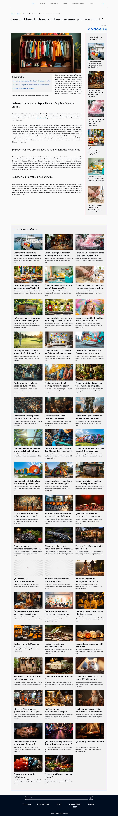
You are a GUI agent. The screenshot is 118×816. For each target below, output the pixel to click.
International (54, 3)
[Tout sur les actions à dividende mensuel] (59, 633)
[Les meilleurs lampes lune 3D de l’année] (89, 633)
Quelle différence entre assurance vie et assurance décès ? (87, 516)
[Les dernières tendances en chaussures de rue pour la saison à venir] (89, 339)
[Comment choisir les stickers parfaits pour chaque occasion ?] (59, 339)
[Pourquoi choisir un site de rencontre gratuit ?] (59, 568)
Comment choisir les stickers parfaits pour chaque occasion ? (59, 353)
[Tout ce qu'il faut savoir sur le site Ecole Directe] (89, 600)
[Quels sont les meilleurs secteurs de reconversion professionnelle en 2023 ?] (59, 600)
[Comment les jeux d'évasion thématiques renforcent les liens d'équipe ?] (96, 80)
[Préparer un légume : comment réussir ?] (59, 763)
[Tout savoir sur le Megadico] (28, 633)
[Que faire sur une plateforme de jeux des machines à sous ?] (59, 731)
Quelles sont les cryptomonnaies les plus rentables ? (56, 711)
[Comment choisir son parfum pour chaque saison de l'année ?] (59, 307)
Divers (91, 3)
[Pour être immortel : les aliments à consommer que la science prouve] (28, 535)
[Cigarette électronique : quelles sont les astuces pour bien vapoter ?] (28, 698)
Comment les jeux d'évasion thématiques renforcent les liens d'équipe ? (57, 255)
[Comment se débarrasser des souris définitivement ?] (89, 665)
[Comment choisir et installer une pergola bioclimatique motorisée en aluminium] (28, 437)
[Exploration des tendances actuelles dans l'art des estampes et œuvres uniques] (28, 372)
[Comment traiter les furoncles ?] (59, 665)
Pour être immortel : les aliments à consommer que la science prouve (27, 548)
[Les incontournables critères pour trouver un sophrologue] (89, 698)
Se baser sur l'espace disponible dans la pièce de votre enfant (32, 81)
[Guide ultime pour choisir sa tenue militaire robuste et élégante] (89, 405)
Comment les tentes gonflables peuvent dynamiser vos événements (89, 451)
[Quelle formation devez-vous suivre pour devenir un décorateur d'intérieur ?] (28, 600)
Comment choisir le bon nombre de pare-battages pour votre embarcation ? (28, 255)
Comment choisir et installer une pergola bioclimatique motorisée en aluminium (27, 451)
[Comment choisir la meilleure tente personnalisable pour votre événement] (59, 470)
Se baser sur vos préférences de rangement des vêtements (31, 85)
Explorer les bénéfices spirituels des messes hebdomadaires (55, 418)
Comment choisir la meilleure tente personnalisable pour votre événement (58, 483)
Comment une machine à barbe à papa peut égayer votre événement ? (89, 255)
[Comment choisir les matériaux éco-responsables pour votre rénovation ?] (96, 195)
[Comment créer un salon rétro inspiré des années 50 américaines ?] (96, 166)
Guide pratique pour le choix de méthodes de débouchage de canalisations (59, 451)
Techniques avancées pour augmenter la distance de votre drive (28, 353)
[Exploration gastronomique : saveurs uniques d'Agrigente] (96, 137)
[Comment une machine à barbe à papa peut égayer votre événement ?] (96, 108)
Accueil (13, 14)
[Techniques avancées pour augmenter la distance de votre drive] (28, 339)
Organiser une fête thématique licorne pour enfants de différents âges (89, 320)
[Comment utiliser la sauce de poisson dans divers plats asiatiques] (89, 372)
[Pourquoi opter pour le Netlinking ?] (28, 763)
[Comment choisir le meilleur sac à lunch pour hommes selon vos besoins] (89, 470)
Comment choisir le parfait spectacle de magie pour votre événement (28, 418)
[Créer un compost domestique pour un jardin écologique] (28, 307)
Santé (65, 3)
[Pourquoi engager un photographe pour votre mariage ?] (89, 568)
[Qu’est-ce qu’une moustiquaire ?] (89, 731)
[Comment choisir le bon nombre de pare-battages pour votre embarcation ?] (96, 51)
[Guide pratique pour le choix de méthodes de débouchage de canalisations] (59, 437)
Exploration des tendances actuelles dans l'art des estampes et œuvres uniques (27, 386)
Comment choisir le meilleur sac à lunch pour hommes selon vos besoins (88, 483)
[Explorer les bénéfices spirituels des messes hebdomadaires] (59, 405)
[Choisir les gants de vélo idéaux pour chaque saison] (59, 372)
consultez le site (42, 118)
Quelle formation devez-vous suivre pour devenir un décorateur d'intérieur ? (27, 614)
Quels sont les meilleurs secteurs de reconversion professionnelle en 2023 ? (56, 614)
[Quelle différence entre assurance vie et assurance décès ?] (89, 502)
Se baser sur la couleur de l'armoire (23, 88)
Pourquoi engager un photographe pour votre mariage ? (86, 581)
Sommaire (19, 77)
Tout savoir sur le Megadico (26, 644)
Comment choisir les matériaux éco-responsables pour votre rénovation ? (89, 288)
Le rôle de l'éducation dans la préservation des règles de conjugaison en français (27, 516)
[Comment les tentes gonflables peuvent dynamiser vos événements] (89, 437)
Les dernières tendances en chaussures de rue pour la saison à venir (88, 353)
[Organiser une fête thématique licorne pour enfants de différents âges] (89, 307)
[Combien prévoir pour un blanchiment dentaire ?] (28, 731)
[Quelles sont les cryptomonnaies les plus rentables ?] (59, 698)
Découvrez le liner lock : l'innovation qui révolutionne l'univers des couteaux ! (58, 548)
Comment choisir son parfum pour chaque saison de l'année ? (58, 320)
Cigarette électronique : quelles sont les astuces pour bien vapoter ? (27, 711)
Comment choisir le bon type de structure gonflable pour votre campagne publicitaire (27, 483)
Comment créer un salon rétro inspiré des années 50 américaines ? (58, 288)
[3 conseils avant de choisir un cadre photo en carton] (28, 665)
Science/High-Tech (78, 3)
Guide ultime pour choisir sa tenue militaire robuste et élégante (88, 418)
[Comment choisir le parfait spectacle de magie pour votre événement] (28, 405)
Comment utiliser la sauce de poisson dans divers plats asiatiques (88, 386)
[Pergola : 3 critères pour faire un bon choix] (89, 535)
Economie (42, 3)
